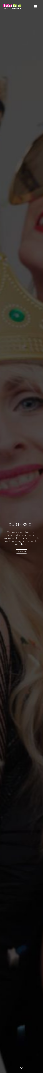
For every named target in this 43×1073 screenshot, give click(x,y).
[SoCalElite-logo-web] (12, 5)
